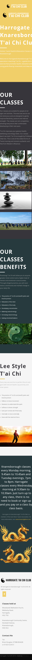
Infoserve (26, 656)
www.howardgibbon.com (23, 519)
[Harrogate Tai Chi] (6, 6)
